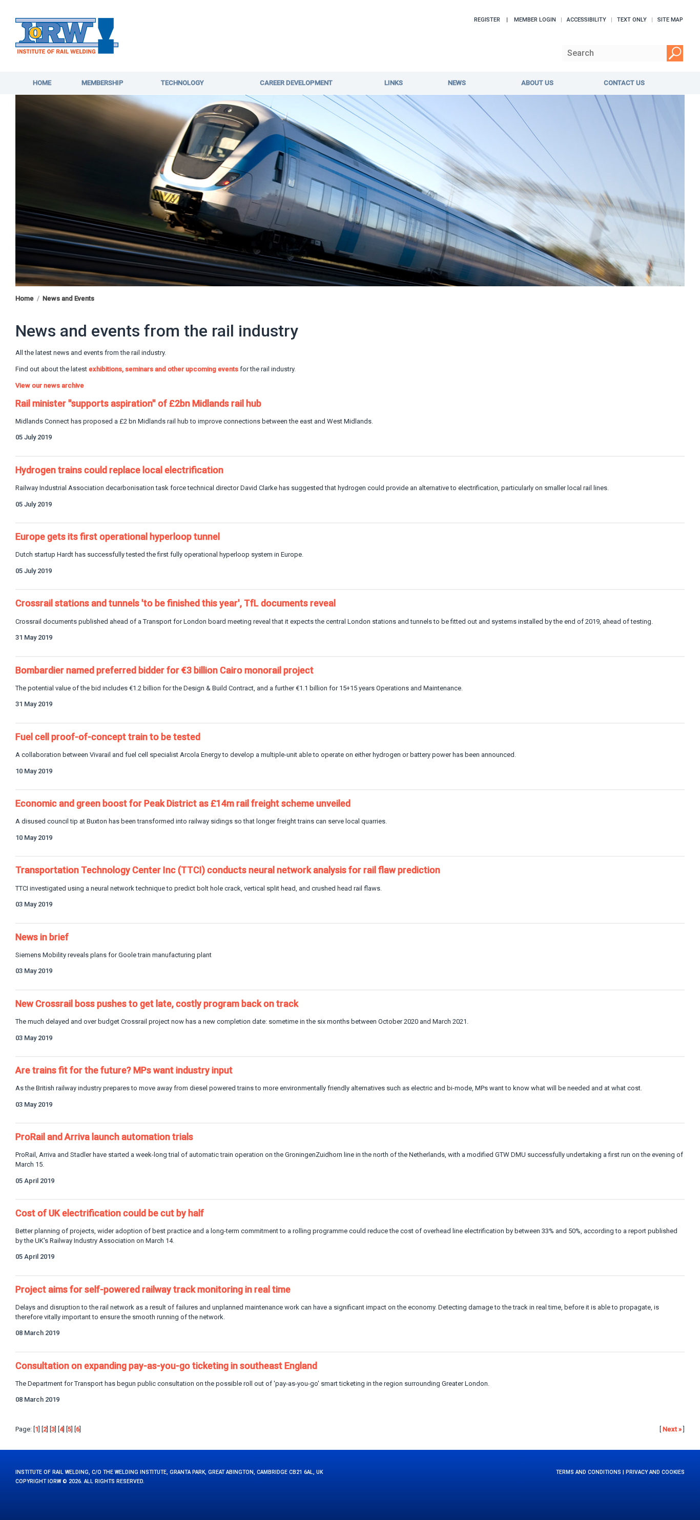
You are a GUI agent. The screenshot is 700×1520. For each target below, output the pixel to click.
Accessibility (586, 19)
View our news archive (49, 385)
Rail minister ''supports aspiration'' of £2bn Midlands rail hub (138, 403)
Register (487, 19)
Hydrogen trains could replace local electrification (119, 470)
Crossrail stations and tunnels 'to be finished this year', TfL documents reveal (175, 603)
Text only (632, 19)
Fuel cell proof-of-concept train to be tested (107, 736)
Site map (670, 19)
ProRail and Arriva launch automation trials (104, 1136)
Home (24, 298)
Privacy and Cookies (655, 1472)
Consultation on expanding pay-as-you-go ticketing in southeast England (166, 1365)
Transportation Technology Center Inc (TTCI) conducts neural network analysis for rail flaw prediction (227, 869)
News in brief (42, 937)
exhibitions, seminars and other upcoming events (163, 369)
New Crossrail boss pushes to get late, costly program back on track (156, 1003)
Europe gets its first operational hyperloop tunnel (117, 536)
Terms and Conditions (588, 1472)
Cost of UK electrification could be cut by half (109, 1213)
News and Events (68, 298)
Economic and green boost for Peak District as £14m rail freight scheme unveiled (183, 803)
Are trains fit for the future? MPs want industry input (124, 1070)
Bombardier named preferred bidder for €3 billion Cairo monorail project (164, 670)
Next (672, 1429)
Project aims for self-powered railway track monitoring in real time (153, 1289)
